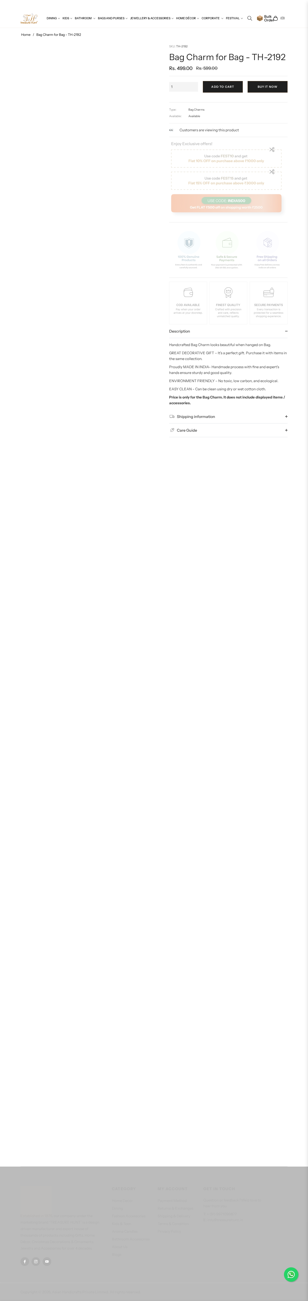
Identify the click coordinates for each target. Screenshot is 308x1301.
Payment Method (172, 1200)
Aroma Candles (125, 1231)
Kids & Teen (121, 1223)
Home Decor (122, 1200)
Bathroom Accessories (131, 1239)
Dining (117, 1208)
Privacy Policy (169, 1231)
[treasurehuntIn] (29, 18)
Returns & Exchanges (175, 1208)
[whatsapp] (291, 1274)
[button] (250, 18)
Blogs (116, 1254)
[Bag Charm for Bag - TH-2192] (85, 651)
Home (26, 34)
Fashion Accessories (129, 1216)
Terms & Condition (173, 1223)
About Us (120, 1246)
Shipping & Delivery (174, 1216)
